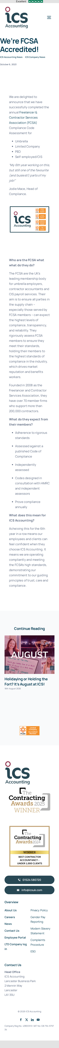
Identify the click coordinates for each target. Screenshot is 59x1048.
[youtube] (38, 1019)
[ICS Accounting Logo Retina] (16, 7)
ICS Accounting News (11, 57)
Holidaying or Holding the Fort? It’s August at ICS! (26, 681)
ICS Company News (35, 57)
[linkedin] (32, 1019)
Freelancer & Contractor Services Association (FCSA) (23, 117)
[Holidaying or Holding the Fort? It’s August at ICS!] (29, 654)
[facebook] (21, 1019)
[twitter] (26, 1019)
